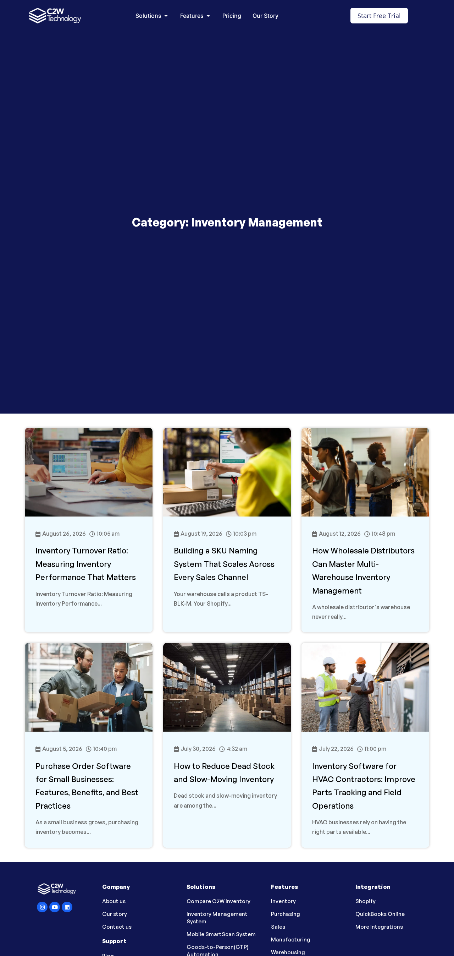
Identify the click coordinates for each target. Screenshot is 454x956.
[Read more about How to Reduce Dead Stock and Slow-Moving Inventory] (227, 745)
